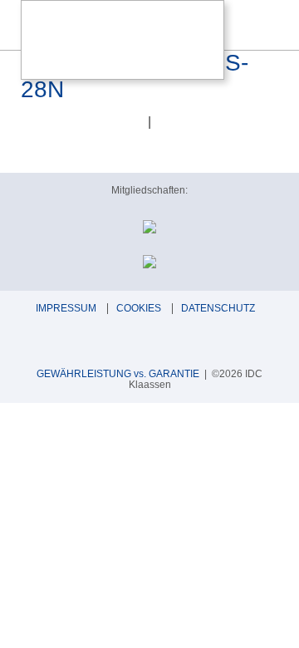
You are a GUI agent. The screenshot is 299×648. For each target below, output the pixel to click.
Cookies (138, 308)
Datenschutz (218, 308)
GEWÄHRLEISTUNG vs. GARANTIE (118, 374)
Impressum (66, 308)
